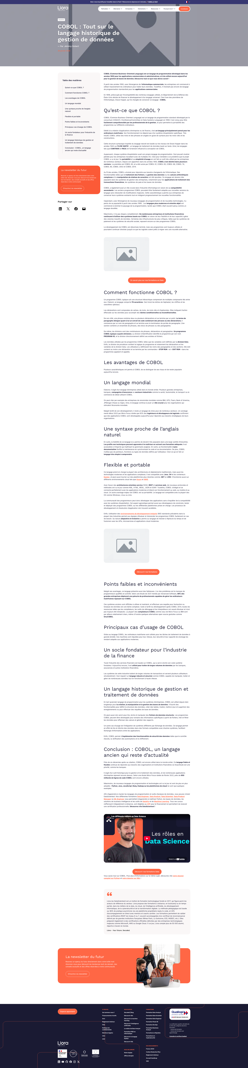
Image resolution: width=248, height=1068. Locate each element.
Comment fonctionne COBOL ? (77, 93)
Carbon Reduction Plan (153, 1052)
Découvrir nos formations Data (147, 872)
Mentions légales (107, 1033)
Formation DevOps (152, 1024)
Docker (107, 477)
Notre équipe (128, 1052)
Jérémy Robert (71, 46)
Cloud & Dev (61, 19)
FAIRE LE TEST (153, 2)
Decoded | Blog (129, 1012)
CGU (103, 1036)
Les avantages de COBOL (75, 98)
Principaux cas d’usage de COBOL (78, 127)
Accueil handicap (151, 1058)
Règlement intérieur (108, 1021)
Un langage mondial (73, 103)
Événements (142, 9)
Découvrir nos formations (147, 572)
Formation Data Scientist (154, 1015)
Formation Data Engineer (153, 1018)
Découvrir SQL (128, 1041)
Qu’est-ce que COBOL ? (74, 88)
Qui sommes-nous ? (108, 1012)
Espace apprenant (67, 1011)
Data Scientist (167, 796)
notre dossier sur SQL (131, 878)
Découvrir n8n (128, 1015)
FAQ (103, 1024)
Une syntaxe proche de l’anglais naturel (77, 110)
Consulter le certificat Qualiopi (178, 1036)
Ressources (154, 9)
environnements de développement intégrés (139, 514)
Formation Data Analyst (153, 1012)
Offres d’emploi (129, 1055)
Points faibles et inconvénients (77, 122)
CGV (103, 1039)
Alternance (116, 9)
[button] (187, 2)
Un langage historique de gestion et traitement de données (79, 141)
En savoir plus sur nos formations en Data (147, 280)
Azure (138, 479)
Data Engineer (143, 796)
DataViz (146, 801)
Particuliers (104, 9)
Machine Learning (161, 801)
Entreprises (129, 9)
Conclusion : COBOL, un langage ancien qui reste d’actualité (78, 149)
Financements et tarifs (109, 1015)
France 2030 (150, 1049)
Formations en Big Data (153, 1033)
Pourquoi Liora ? (168, 9)
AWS (146, 479)
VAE (147, 1061)
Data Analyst (155, 796)
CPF (148, 804)
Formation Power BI (152, 1021)
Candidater (184, 9)
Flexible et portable (72, 116)
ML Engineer (119, 799)
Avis (103, 1018)
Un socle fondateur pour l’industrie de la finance (80, 133)
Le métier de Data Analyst (132, 1028)
